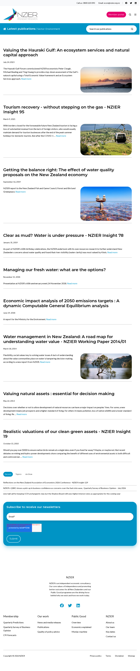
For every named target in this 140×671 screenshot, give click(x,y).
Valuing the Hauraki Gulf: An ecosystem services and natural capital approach (66, 52)
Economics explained (81, 627)
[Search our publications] (132, 29)
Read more (26, 78)
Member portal (116, 14)
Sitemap (131, 656)
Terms (108, 656)
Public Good (79, 616)
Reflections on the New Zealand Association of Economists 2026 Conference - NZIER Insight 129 (45, 482)
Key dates (110, 631)
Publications (43, 627)
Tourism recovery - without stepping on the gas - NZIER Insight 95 (61, 109)
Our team (110, 627)
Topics (18, 474)
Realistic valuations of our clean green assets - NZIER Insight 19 (67, 434)
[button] (130, 14)
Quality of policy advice (48, 631)
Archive (28, 474)
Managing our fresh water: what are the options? (54, 269)
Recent (8, 474)
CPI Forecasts (9, 635)
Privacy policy (95, 656)
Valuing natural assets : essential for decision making (58, 393)
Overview (76, 622)
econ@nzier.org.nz (112, 3)
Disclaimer (119, 656)
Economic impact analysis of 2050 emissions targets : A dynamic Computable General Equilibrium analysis (61, 303)
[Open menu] (135, 14)
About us (110, 622)
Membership (10, 616)
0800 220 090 (89, 3)
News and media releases (49, 622)
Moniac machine (79, 631)
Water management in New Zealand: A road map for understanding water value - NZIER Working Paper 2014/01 (64, 339)
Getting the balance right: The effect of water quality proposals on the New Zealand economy (58, 172)
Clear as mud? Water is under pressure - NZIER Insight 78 (63, 235)
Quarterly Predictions (13, 622)
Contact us (111, 636)
